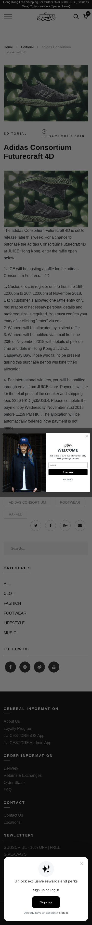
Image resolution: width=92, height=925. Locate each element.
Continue (68, 472)
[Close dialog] (87, 436)
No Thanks (68, 479)
